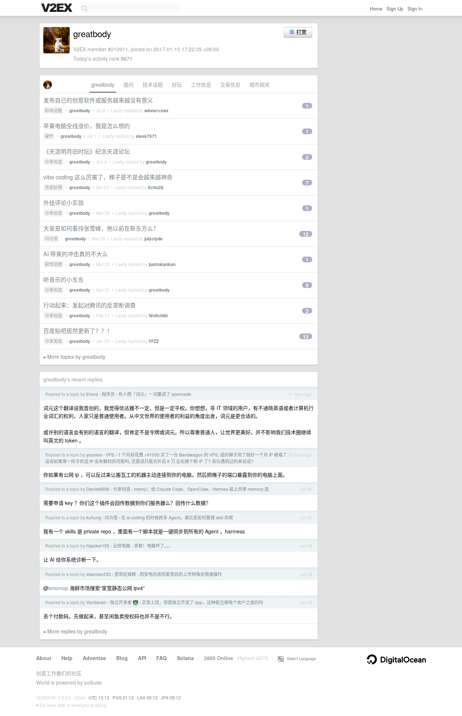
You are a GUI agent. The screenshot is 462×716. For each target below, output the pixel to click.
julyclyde (153, 238)
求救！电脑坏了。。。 (153, 545)
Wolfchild (158, 315)
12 (306, 234)
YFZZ (153, 341)
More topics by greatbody (76, 356)
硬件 (49, 136)
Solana (185, 658)
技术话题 (153, 84)
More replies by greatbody (77, 631)
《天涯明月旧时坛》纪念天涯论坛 (86, 151)
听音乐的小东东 (63, 279)
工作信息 (201, 84)
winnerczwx (156, 110)
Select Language (300, 658)
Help (67, 658)
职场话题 (53, 110)
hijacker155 (97, 545)
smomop (58, 587)
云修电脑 (121, 545)
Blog (122, 658)
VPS (110, 454)
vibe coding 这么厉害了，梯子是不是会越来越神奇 (108, 177)
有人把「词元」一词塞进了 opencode (154, 394)
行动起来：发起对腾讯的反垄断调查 (89, 305)
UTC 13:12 (98, 697)
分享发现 (53, 341)
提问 (128, 84)
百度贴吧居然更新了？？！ (78, 331)
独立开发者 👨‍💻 (124, 602)
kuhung (93, 517)
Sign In (414, 8)
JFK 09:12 (171, 697)
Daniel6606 (97, 489)
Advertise (94, 658)
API (142, 658)
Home (376, 8)
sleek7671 (146, 136)
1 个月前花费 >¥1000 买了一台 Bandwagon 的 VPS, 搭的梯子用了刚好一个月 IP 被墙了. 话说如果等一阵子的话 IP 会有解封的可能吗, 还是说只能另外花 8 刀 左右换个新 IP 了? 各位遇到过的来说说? (166, 457)
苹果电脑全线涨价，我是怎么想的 (86, 126)
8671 (126, 58)
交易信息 (230, 84)
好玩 (177, 84)
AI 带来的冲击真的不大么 (75, 254)
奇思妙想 (53, 187)
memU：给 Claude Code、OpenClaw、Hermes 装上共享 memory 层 (201, 489)
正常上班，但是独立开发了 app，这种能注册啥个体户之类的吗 (202, 602)
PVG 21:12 (123, 697)
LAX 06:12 (147, 697)
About (43, 658)
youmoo (94, 454)
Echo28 (156, 187)
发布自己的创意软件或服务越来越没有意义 (98, 100)
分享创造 (53, 161)
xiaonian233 (98, 574)
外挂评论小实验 (63, 202)
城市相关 (259, 84)
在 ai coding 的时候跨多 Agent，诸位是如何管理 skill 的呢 (177, 517)
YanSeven (96, 602)
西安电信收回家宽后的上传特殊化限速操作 (181, 574)
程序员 (108, 394)
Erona (92, 394)
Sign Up (395, 8)
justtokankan (162, 264)
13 (306, 336)
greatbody (102, 84)
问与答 (51, 238)
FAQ (161, 658)
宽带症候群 (125, 574)
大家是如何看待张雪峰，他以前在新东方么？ (101, 228)
